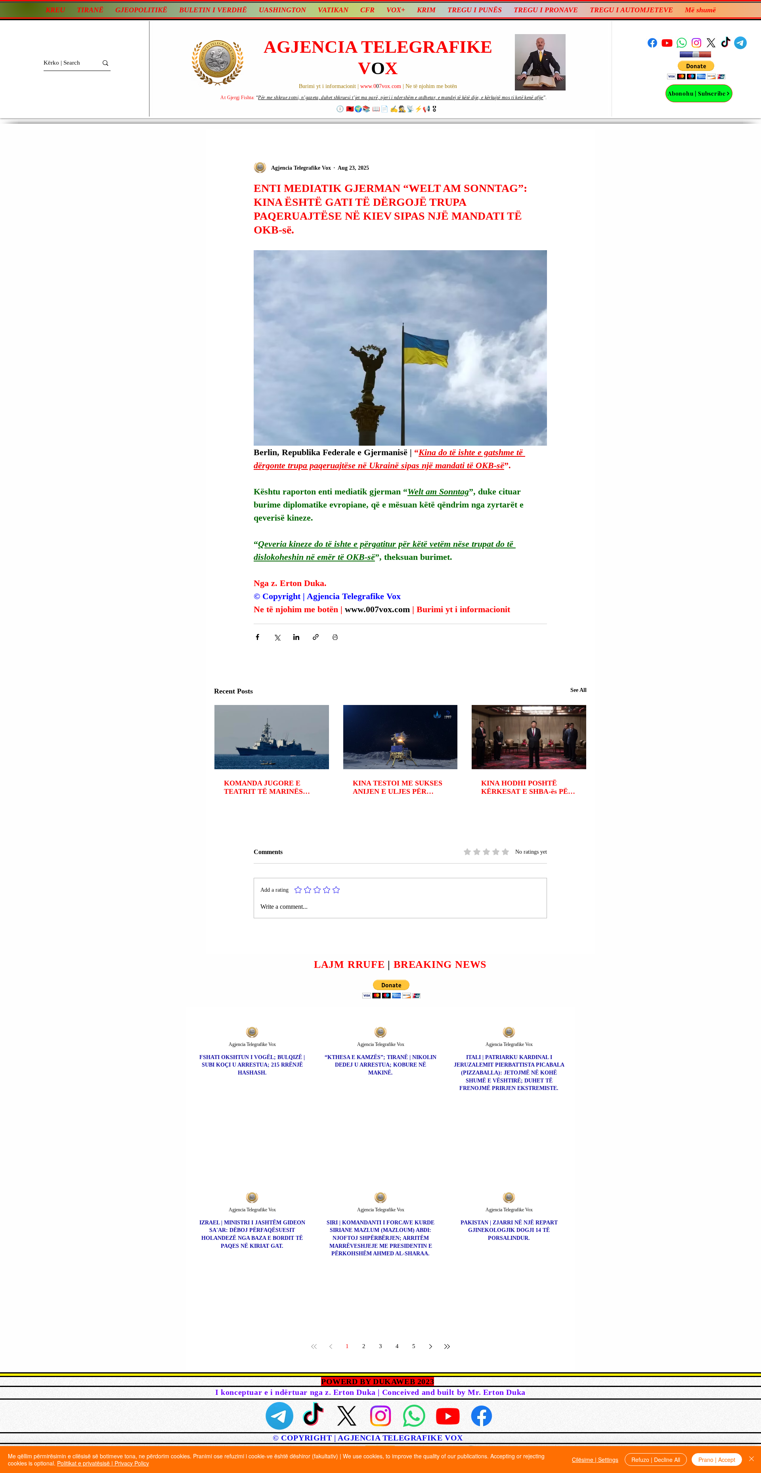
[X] (711, 42)
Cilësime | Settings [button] (595, 1459)
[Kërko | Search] (105, 63)
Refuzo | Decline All (655, 1459)
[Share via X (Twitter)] (277, 637)
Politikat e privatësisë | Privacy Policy (103, 1463)
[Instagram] (696, 42)
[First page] (314, 1346)
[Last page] (447, 1346)
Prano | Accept (716, 1459)
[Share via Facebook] (257, 637)
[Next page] (430, 1346)
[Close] (751, 1459)
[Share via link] (315, 637)
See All (578, 690)
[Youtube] (667, 42)
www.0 (368, 86)
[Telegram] (740, 42)
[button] (696, 70)
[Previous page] (330, 1346)
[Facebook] (652, 42)
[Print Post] (335, 637)
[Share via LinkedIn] (296, 637)
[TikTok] (725, 42)
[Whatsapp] (681, 42)
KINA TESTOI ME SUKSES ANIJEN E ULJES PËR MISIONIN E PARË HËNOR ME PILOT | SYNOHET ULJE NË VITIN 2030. (398, 787)
